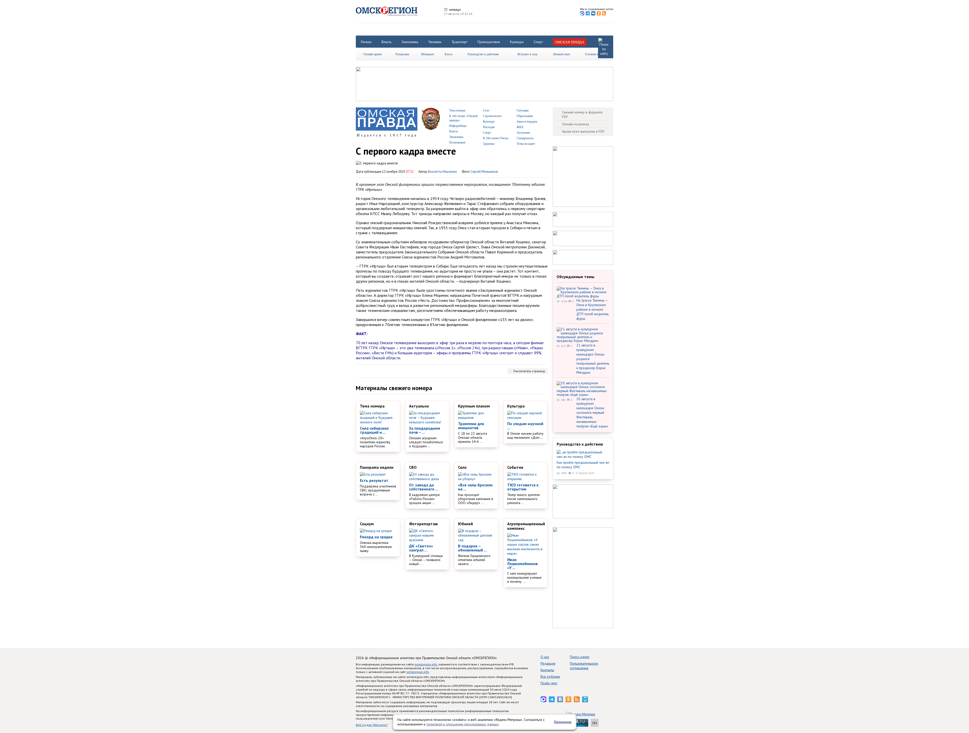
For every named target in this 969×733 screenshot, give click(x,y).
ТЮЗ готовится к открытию (523, 486)
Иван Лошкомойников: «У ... (523, 563)
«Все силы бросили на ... (475, 486)
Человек (434, 42)
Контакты (547, 670)
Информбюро (458, 126)
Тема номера (457, 110)
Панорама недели (376, 467)
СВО (413, 467)
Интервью (427, 54)
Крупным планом (474, 405)
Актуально (523, 132)
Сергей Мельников (484, 171)
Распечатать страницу (529, 371)
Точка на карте (526, 143)
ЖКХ (520, 127)
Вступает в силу (528, 54)
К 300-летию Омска (495, 138)
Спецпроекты (525, 138)
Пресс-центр (579, 657)
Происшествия (488, 42)
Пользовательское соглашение (584, 665)
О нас (545, 657)
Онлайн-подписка (575, 124)
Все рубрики (550, 676)
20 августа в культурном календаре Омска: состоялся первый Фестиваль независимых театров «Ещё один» (592, 412)
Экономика (409, 42)
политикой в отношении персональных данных (462, 724)
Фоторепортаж (423, 523)
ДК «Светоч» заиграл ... (421, 547)
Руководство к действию (483, 54)
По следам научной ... (525, 425)
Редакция (548, 663)
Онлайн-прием (372, 54)
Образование (525, 116)
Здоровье (489, 143)
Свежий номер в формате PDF (582, 114)
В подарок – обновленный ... (472, 547)
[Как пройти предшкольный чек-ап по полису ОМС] (583, 454)
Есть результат (374, 480)
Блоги (448, 54)
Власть (386, 42)
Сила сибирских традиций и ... (374, 430)
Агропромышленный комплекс (526, 526)
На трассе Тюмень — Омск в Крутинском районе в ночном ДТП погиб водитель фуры (592, 309)
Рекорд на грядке (376, 536)
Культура (517, 42)
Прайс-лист (549, 683)
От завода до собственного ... (423, 486)
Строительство (492, 116)
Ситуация (523, 110)
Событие (515, 467)
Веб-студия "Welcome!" (372, 725)
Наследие (489, 127)
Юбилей (465, 523)
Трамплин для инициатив (471, 425)
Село (486, 110)
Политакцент (457, 142)
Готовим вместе (595, 54)
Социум (367, 523)
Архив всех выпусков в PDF (583, 131)
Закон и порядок (527, 121)
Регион (366, 42)
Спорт (538, 42)
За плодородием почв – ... (424, 430)
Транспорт (459, 42)
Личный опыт (561, 54)
